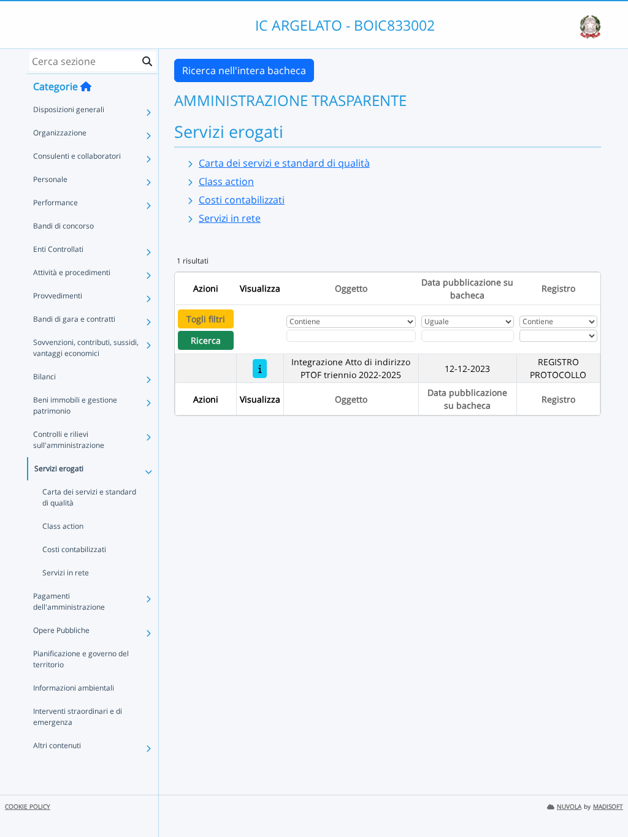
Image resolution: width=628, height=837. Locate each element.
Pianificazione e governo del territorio (81, 659)
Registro (558, 288)
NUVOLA (569, 807)
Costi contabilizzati (74, 549)
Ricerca (206, 340)
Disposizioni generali (68, 109)
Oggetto (351, 288)
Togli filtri (205, 319)
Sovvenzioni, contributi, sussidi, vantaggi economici (86, 347)
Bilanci (44, 376)
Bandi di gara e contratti (74, 319)
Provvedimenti (57, 295)
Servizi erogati (58, 468)
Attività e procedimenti (71, 272)
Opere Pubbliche (61, 630)
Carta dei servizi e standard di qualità (89, 497)
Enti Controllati (58, 249)
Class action (62, 526)
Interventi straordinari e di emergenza (77, 716)
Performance (55, 202)
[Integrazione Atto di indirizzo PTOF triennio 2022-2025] (260, 368)
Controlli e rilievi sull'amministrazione (68, 439)
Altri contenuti (57, 745)
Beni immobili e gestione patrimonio (75, 405)
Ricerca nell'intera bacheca (244, 70)
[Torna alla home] (85, 86)
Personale (50, 179)
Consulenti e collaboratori (77, 156)
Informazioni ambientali (73, 688)
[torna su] (603, 799)
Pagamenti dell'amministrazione (69, 601)
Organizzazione (59, 132)
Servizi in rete (65, 572)
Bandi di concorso (63, 226)
